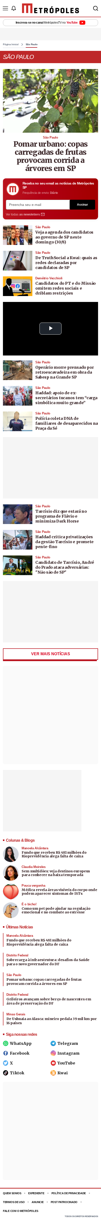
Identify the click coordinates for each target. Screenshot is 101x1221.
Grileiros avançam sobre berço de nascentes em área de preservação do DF (48, 1001)
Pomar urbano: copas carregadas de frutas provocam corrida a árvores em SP (50, 156)
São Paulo (32, 44)
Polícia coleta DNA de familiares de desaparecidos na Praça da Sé (66, 423)
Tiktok (17, 1072)
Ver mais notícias (50, 654)
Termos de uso (14, 1202)
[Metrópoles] (50, 8)
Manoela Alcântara (35, 848)
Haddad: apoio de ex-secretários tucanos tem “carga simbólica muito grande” (66, 397)
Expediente (36, 1193)
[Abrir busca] (95, 8)
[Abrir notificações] (13, 8)
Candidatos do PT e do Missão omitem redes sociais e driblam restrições (65, 288)
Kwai (62, 1072)
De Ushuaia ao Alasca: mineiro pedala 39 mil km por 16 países (51, 1021)
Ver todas (23, 214)
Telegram (67, 1043)
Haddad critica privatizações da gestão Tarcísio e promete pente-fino (64, 541)
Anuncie (37, 1202)
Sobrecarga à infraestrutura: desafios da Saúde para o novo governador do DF (47, 962)
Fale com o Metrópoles (20, 1210)
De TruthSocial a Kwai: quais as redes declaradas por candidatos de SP (66, 262)
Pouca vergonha (33, 885)
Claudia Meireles (34, 867)
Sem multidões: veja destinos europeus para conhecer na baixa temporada (56, 873)
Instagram (68, 1053)
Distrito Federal (17, 955)
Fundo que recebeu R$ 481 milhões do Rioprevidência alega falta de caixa (54, 854)
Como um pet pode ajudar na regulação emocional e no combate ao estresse (56, 910)
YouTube (66, 1063)
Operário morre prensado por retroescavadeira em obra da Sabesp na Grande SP (64, 372)
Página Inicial (11, 44)
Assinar (82, 204)
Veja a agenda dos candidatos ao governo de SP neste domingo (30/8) (64, 237)
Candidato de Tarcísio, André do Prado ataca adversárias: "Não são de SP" (64, 567)
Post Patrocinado (64, 1202)
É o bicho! (29, 904)
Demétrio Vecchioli (49, 278)
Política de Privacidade (68, 1193)
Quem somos (12, 1193)
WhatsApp (21, 1043)
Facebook (19, 1053)
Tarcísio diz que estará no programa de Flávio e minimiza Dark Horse (61, 516)
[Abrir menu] (5, 8)
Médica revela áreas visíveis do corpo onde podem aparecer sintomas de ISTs (59, 892)
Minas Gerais (15, 1014)
